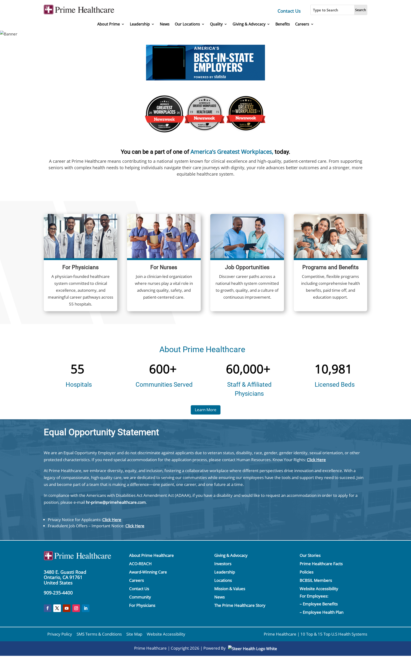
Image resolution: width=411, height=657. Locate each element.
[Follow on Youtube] (66, 608)
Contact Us (289, 11)
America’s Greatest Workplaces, (232, 151)
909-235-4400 (58, 593)
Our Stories (310, 555)
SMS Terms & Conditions (99, 634)
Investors (222, 563)
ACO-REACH (140, 563)
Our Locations (187, 24)
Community (140, 597)
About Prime (108, 24)
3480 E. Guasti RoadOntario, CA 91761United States (65, 577)
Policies (306, 572)
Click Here (316, 459)
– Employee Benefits (319, 604)
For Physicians (142, 605)
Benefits (282, 24)
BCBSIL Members (316, 580)
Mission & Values (229, 588)
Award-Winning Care (148, 572)
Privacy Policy (59, 634)
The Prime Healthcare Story (239, 605)
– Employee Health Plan (321, 612)
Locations (223, 580)
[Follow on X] (57, 608)
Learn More (205, 409)
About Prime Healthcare (151, 555)
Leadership (140, 24)
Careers (302, 24)
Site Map (134, 634)
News (165, 24)
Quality (216, 24)
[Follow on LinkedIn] (85, 608)
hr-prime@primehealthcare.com (116, 502)
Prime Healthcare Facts (321, 563)
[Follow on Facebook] (47, 608)
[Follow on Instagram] (76, 608)
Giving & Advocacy (249, 24)
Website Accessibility (319, 588)
